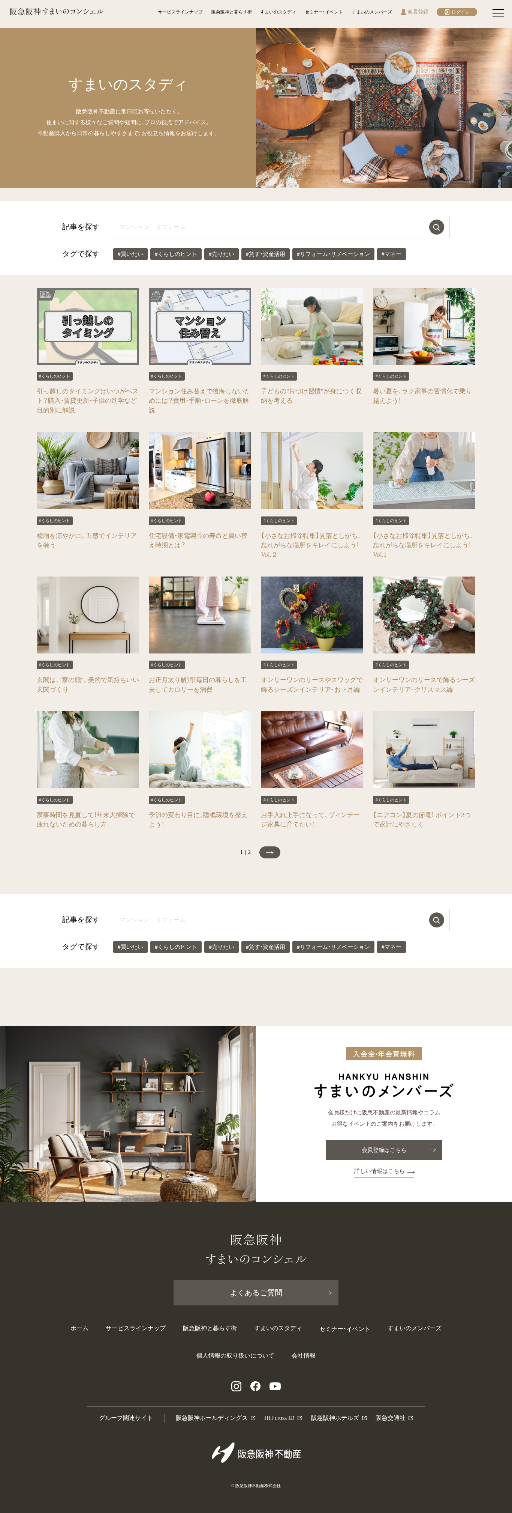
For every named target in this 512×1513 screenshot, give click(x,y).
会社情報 (304, 1355)
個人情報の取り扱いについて (235, 1355)
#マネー (391, 254)
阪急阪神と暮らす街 (231, 12)
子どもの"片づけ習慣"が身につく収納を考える (311, 396)
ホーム (79, 1328)
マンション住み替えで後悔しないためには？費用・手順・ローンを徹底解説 (200, 401)
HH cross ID (279, 1418)
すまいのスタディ (278, 12)
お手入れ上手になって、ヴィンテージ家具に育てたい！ (310, 819)
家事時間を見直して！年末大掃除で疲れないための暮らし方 (86, 819)
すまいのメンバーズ (372, 12)
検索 (436, 227)
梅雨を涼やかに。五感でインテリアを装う (87, 540)
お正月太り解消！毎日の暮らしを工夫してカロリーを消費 (198, 684)
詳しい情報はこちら (379, 1171)
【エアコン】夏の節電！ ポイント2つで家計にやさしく (422, 819)
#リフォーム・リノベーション (333, 254)
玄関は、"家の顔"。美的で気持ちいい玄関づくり (88, 684)
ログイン (461, 12)
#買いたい (130, 254)
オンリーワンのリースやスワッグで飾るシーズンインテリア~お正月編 (312, 684)
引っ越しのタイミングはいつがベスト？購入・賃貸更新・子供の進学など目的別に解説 (88, 401)
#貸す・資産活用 (265, 254)
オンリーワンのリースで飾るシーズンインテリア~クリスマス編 (424, 684)
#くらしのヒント (176, 254)
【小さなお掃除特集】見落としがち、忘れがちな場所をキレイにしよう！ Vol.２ (311, 545)
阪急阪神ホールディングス (212, 1418)
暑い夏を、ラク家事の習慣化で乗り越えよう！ (422, 396)
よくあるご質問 (256, 1293)
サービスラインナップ (180, 12)
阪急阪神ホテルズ (335, 1418)
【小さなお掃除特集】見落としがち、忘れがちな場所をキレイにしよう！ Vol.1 (423, 545)
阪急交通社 (391, 1418)
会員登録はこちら (384, 1150)
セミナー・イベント (324, 12)
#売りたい (221, 254)
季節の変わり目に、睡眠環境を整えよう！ (198, 819)
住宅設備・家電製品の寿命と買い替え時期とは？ (198, 540)
